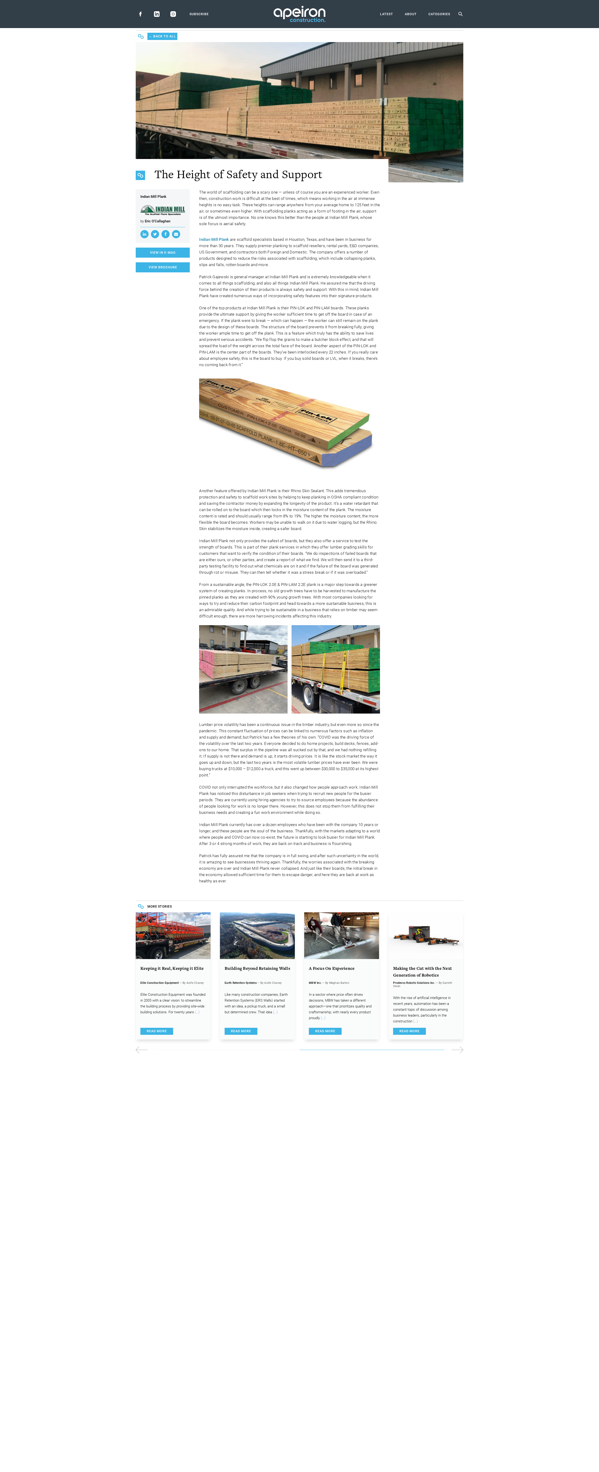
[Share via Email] (176, 234)
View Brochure (163, 267)
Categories (439, 14)
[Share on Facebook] (165, 234)
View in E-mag (163, 252)
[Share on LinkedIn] (144, 234)
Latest (386, 14)
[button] (381, 1049)
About (411, 14)
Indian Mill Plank (214, 239)
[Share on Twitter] (155, 234)
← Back (162, 36)
